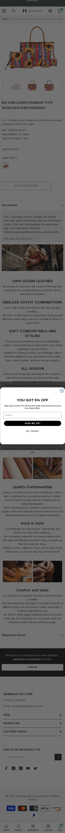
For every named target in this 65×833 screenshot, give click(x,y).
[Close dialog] (62, 391)
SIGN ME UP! (32, 423)
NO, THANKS (32, 431)
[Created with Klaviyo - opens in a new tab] (32, 445)
